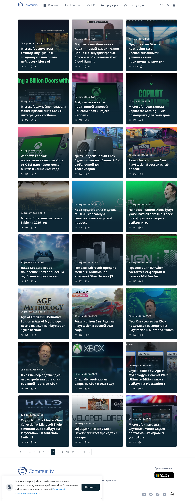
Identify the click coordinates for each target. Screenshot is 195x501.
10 (67, 452)
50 (84, 452)
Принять (90, 487)
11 (73, 452)
